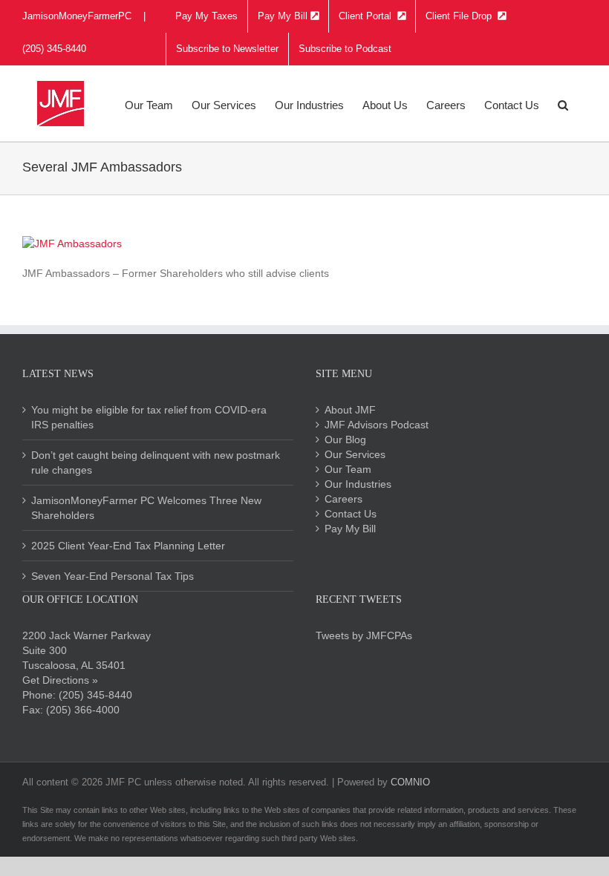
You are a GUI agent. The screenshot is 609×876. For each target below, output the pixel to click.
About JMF (350, 410)
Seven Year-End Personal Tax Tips (112, 576)
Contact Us (351, 514)
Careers (343, 499)
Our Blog (345, 439)
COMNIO (410, 782)
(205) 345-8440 (95, 695)
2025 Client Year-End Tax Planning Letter (128, 546)
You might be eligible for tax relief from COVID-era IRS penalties (149, 417)
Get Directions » (60, 680)
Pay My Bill (350, 529)
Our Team (348, 469)
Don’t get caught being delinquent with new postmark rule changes (155, 462)
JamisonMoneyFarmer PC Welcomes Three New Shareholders (146, 507)
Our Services (355, 454)
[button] (563, 103)
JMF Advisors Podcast (377, 425)
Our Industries (358, 484)
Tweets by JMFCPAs (364, 635)
